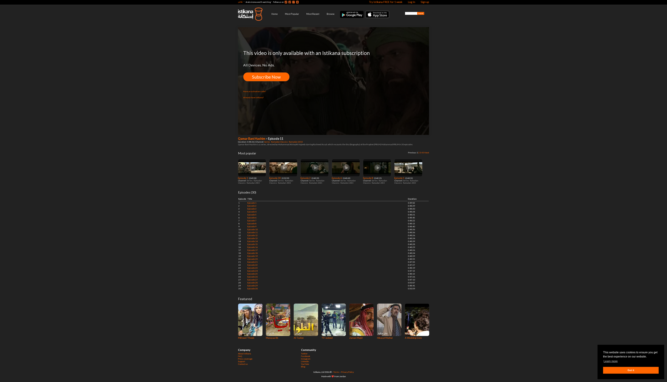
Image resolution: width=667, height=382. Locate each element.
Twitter (304, 353)
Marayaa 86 (272, 337)
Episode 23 (252, 268)
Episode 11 (252, 232)
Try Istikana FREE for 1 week (385, 1)
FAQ (240, 356)
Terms (336, 372)
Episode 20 (252, 259)
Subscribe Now (266, 76)
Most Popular (292, 14)
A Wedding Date (413, 337)
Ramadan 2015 (296, 141)
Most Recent (312, 14)
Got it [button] (631, 370)
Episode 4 (251, 211)
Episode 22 (252, 265)
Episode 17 (252, 250)
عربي (240, 1)
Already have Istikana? (253, 97)
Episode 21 (252, 262)
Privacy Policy (347, 372)
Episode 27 (252, 279)
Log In (411, 1)
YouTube (305, 364)
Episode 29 (252, 285)
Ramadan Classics (279, 141)
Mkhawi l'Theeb (246, 337)
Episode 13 (252, 238)
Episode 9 (251, 226)
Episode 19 (252, 256)
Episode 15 (252, 244)
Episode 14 (252, 241)
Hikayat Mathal (385, 337)
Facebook (305, 356)
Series (267, 141)
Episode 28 (252, 282)
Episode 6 (337, 178)
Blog (303, 366)
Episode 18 (252, 253)
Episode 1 (243, 178)
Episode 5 (399, 178)
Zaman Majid (356, 337)
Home (274, 14)
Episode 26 (252, 276)
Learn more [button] (611, 361)
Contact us (243, 364)
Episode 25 (252, 273)
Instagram (305, 358)
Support (241, 361)
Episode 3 (251, 208)
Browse (330, 14)
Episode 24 (252, 271)
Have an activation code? (254, 91)
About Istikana (244, 353)
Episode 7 (251, 220)
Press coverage (245, 358)
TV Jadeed (327, 337)
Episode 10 (252, 229)
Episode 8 (368, 178)
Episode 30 (275, 178)
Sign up (425, 1)
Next (427, 152)
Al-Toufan (299, 337)
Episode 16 (252, 247)
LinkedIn (305, 361)
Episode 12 (252, 235)
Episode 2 (305, 178)
